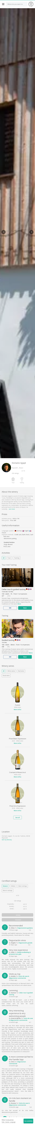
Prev (2, 231)
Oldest (13, 886)
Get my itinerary (7, 840)
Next (30, 231)
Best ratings (22, 886)
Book (25, 608)
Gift (10, 608)
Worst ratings (7, 890)
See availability (28, 1121)
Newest (5, 886)
